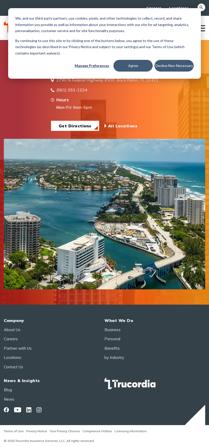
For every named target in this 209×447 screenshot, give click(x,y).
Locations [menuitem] (179, 8)
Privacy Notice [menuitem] (36, 431)
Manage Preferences (92, 65)
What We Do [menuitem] (118, 320)
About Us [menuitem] (12, 329)
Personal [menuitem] (112, 338)
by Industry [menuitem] (114, 357)
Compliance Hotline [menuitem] (97, 431)
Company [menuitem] (14, 320)
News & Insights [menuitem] (22, 380)
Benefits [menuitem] (112, 348)
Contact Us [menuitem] (13, 366)
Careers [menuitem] (154, 8)
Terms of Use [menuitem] (14, 431)
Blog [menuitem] (8, 389)
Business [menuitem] (112, 329)
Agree (133, 65)
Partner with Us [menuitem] (18, 348)
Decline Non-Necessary (174, 65)
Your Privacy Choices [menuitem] (65, 431)
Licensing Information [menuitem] (130, 431)
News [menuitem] (9, 399)
